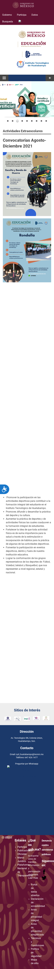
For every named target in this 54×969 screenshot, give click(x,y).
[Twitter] (44, 879)
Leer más (33, 877)
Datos (35, 14)
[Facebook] (44, 873)
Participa (21, 14)
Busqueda (8, 21)
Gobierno (7, 14)
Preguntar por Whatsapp (26, 776)
